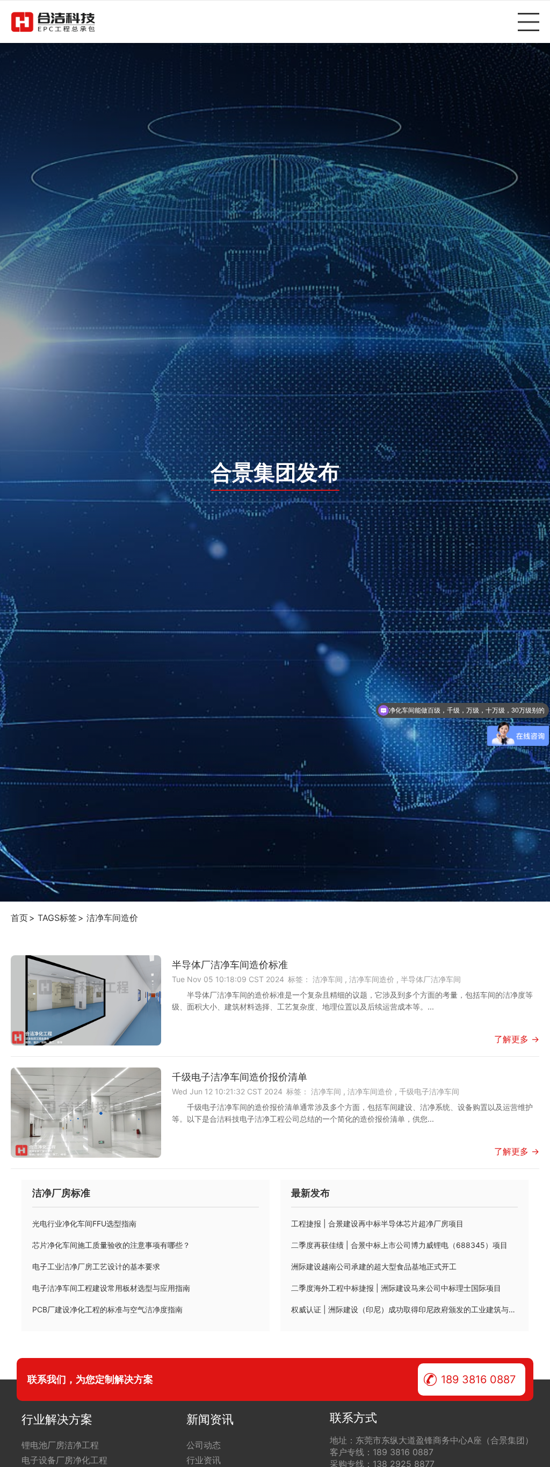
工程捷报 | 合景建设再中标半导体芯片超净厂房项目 (377, 1223)
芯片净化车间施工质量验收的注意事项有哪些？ (111, 1245)
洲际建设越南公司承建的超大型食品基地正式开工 (374, 1266)
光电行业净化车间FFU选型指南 (84, 1223)
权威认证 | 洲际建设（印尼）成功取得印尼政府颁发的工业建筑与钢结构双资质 (404, 1309)
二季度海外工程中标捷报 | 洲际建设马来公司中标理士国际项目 (396, 1287)
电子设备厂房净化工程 (64, 1460)
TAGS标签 (57, 917)
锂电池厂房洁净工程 (60, 1445)
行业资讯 (203, 1460)
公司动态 (203, 1445)
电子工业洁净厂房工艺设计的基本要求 (96, 1266)
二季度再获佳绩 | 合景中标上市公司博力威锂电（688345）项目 (399, 1245)
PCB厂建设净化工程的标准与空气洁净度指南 (107, 1309)
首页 (19, 917)
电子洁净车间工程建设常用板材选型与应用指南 (111, 1287)
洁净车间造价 (112, 917)
